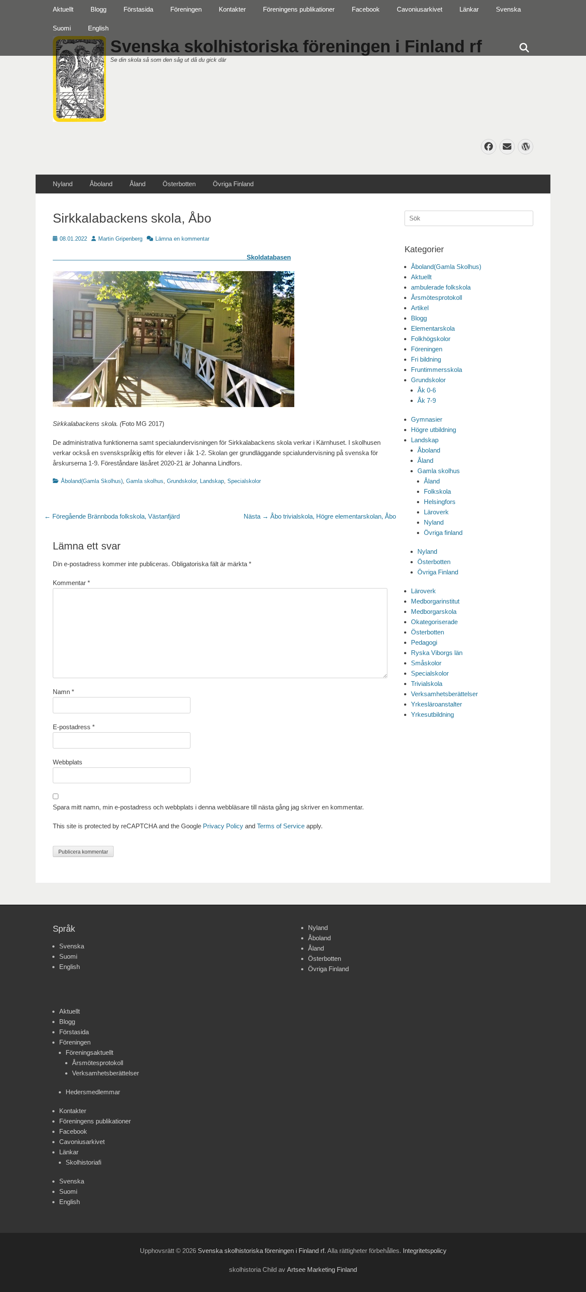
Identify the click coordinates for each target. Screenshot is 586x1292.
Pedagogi (424, 642)
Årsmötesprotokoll (436, 297)
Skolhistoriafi (83, 1162)
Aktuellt (63, 9)
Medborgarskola (433, 611)
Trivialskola (426, 683)
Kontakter (232, 9)
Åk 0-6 (426, 390)
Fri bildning (426, 359)
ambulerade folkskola (441, 287)
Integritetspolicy (425, 1250)
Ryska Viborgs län (436, 652)
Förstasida (138, 9)
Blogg (98, 9)
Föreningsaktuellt (89, 1052)
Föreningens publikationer (299, 9)
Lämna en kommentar (182, 238)
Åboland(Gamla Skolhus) (92, 481)
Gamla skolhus (144, 481)
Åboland (101, 183)
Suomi (62, 28)
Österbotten (179, 183)
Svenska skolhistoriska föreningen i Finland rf (261, 1250)
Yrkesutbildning (432, 714)
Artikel (420, 307)
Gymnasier (426, 419)
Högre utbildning (433, 429)
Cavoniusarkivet (419, 9)
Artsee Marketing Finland (322, 1269)
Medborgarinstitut (435, 601)
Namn (63, 691)
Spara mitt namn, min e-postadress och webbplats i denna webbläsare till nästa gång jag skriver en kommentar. (208, 807)
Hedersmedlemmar (93, 1092)
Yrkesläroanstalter (436, 704)
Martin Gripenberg (120, 238)
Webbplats (67, 762)
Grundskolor (181, 481)
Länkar (469, 9)
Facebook (366, 9)
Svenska (508, 9)
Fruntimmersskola (436, 369)
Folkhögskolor (430, 338)
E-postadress (74, 727)
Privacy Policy (223, 826)
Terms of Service (281, 826)
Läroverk (436, 512)
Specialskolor (244, 481)
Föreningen (186, 9)
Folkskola (437, 491)
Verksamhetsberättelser (444, 693)
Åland (137, 183)
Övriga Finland (233, 183)
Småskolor (426, 663)
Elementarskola (433, 328)
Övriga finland (443, 532)
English (98, 28)
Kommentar (71, 582)
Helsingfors (440, 501)
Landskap (212, 481)
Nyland (62, 183)
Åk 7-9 (426, 400)
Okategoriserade (434, 621)
